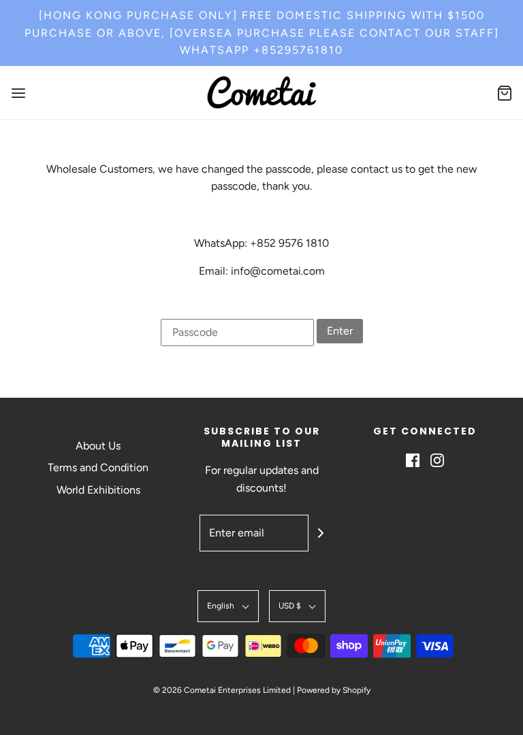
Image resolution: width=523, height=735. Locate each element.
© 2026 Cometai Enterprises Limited (222, 690)
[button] (228, 606)
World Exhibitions (98, 489)
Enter (340, 330)
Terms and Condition (98, 467)
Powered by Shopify (333, 690)
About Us (98, 445)
